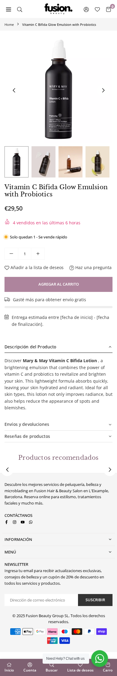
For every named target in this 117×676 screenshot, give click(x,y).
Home (9, 24)
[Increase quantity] (37, 253)
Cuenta (29, 670)
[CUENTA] (86, 9)
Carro (107, 670)
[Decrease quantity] (11, 253)
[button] (103, 90)
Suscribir (95, 599)
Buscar (52, 670)
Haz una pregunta (93, 267)
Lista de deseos (80, 670)
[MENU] (8, 9)
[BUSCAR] (19, 9)
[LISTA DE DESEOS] (97, 9)
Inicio (9, 670)
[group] (58, 89)
